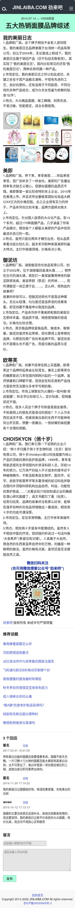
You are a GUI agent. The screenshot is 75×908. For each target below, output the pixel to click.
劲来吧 (8, 622)
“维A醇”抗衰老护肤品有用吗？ (24, 705)
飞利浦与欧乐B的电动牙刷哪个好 (26, 670)
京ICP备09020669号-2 (37, 903)
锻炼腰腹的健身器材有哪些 (22, 678)
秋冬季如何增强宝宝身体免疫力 (25, 687)
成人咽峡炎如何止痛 (17, 696)
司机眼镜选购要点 (16, 652)
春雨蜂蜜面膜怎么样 (17, 643)
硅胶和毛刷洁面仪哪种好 (20, 714)
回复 (25, 745)
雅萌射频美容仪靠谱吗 (19, 722)
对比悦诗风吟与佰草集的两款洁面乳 (28, 661)
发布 (9, 879)
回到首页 (37, 895)
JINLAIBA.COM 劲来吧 (37, 7)
